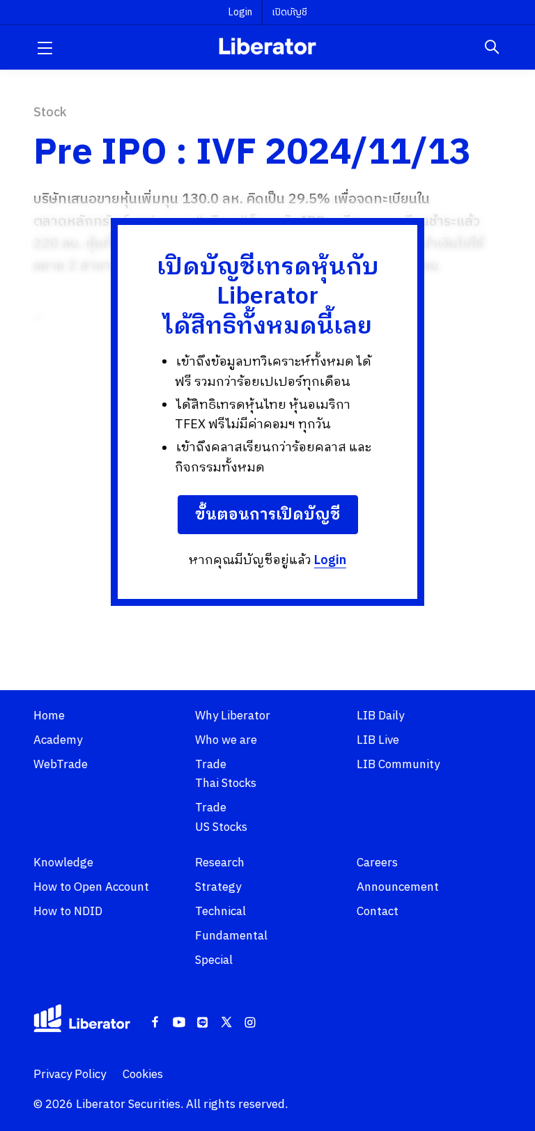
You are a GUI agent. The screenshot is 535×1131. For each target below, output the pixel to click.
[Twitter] (226, 1023)
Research (220, 863)
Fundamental (231, 936)
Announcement (398, 887)
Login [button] (240, 12)
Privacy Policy (69, 1074)
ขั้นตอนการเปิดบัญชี (268, 515)
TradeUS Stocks (221, 817)
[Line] (202, 1023)
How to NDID (67, 911)
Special (214, 960)
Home (49, 716)
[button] (44, 47)
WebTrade (60, 764)
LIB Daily (380, 716)
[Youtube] (179, 1023)
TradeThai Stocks (225, 774)
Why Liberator (232, 716)
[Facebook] (155, 1023)
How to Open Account (91, 887)
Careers (377, 863)
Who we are (226, 740)
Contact (377, 911)
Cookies (143, 1074)
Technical (220, 911)
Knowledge (63, 863)
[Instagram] (250, 1023)
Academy (57, 740)
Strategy (218, 887)
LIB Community (398, 764)
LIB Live (378, 740)
